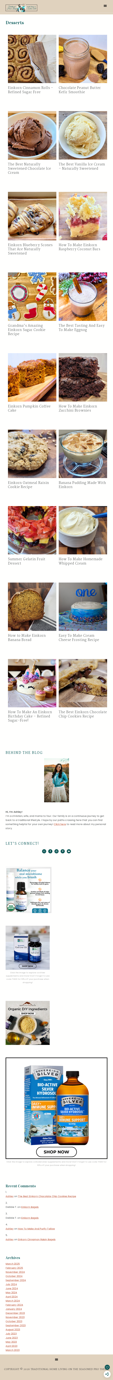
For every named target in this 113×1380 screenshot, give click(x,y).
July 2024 (11, 1284)
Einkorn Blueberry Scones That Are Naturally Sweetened (30, 249)
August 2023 (13, 1329)
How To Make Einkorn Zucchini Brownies (78, 408)
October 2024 (14, 1276)
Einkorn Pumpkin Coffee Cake (29, 408)
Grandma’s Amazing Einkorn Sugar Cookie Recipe (27, 330)
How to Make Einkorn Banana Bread (27, 638)
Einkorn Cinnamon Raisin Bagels (36, 1239)
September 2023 (16, 1325)
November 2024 (15, 1272)
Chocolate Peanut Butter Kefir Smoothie (80, 90)
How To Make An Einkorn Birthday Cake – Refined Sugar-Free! (30, 716)
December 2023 (15, 1313)
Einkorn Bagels (30, 1207)
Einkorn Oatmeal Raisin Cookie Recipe (28, 485)
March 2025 (13, 1264)
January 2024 (14, 1309)
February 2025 (14, 1268)
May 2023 (11, 1342)
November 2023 (15, 1317)
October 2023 (14, 1321)
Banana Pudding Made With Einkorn (82, 485)
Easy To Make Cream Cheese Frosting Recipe (79, 638)
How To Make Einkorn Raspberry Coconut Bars (79, 247)
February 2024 (14, 1305)
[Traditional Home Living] (21, 10)
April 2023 (11, 1346)
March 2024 (13, 1301)
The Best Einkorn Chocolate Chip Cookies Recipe (83, 714)
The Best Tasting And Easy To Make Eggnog (82, 328)
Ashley (10, 1196)
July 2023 (11, 1333)
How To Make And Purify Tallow (36, 1228)
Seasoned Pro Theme (94, 1369)
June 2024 (12, 1288)
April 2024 (12, 1296)
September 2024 (16, 1280)
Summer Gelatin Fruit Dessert (26, 561)
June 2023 (12, 1337)
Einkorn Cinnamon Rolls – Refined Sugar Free (30, 90)
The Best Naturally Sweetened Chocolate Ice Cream (29, 169)
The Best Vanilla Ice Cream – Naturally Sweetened (82, 166)
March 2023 (13, 1350)
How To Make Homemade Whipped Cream (81, 561)
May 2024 (11, 1292)
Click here (60, 824)
